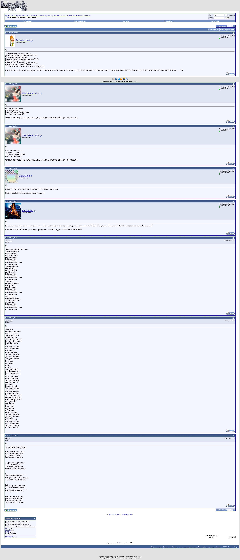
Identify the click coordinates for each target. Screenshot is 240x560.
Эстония (87, 15)
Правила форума (80, 21)
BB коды (8, 529)
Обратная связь (156, 547)
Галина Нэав (23, 40)
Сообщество (168, 21)
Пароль (210, 17)
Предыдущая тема (114, 514)
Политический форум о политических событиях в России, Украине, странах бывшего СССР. (37, 15)
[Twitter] (119, 78)
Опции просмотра (226, 29)
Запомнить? (231, 15)
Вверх (236, 547)
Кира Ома (27, 210)
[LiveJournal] (126, 78)
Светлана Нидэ (30, 93)
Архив (230, 547)
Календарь (215, 21)
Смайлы (8, 530)
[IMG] (7, 532)
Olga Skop (24, 175)
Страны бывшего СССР (75, 15)
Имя (209, 15)
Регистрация (27, 21)
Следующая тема (126, 514)
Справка (126, 21)
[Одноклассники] (121, 78)
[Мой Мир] (124, 78)
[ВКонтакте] (116, 78)
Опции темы (212, 29)
